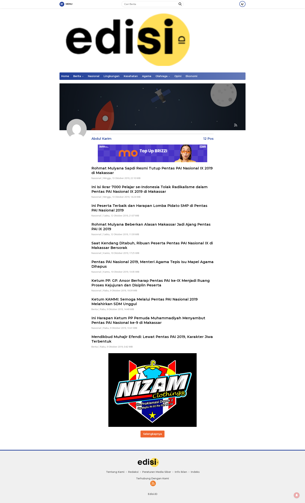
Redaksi (133, 471)
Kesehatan (131, 76)
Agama (146, 76)
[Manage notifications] (297, 495)
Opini (177, 76)
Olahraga (162, 76)
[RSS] (153, 484)
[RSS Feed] (235, 125)
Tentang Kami (115, 471)
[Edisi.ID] (152, 40)
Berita (77, 76)
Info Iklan (181, 471)
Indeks (195, 471)
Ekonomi (191, 76)
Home (65, 76)
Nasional (93, 76)
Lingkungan (111, 76)
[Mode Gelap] (242, 4)
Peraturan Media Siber (156, 471)
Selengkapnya (152, 434)
